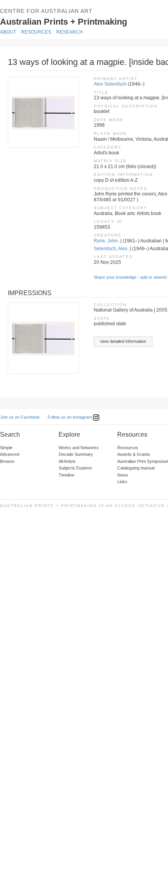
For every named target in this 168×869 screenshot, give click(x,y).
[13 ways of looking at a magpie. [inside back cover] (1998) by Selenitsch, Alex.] (43, 112)
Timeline (66, 475)
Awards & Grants (133, 454)
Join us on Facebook (20, 417)
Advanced (9, 454)
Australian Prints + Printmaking (82, 21)
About (8, 32)
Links (122, 481)
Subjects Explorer (75, 468)
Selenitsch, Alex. (111, 248)
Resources (36, 32)
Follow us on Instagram (70, 417)
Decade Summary (76, 454)
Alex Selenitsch (110, 84)
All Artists (67, 461)
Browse (7, 461)
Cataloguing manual (135, 468)
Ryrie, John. (106, 241)
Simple (6, 447)
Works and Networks (79, 447)
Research (69, 32)
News (122, 475)
